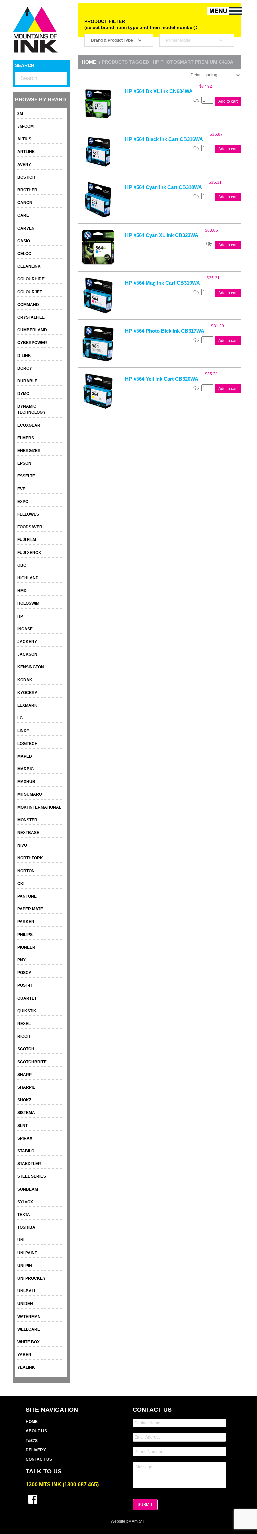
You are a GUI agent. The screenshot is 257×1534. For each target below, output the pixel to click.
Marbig (25, 769)
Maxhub (26, 781)
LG (20, 718)
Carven (26, 228)
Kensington (30, 667)
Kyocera (27, 692)
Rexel (24, 1023)
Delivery (36, 1450)
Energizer (29, 450)
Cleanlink (29, 266)
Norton (26, 871)
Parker (25, 921)
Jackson (27, 654)
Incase (25, 629)
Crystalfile (31, 317)
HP (20, 616)
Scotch (25, 1049)
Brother (27, 190)
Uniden (25, 1303)
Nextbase (28, 832)
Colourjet (29, 292)
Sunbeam (27, 1189)
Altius (24, 139)
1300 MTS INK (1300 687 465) (62, 1484)
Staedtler (29, 1163)
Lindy (23, 730)
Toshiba (26, 1227)
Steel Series (31, 1176)
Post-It (24, 985)
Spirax (24, 1138)
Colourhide (31, 279)
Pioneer (26, 947)
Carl (23, 215)
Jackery (27, 641)
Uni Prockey (31, 1278)
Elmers (25, 438)
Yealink (26, 1367)
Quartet (27, 998)
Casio (23, 241)
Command (28, 304)
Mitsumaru (29, 794)
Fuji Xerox (29, 552)
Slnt (22, 1125)
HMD (22, 590)
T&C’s (32, 1440)
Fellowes (28, 514)
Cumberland (32, 330)
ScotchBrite (32, 1062)
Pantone (27, 896)
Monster (27, 820)
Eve (21, 489)
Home (89, 62)
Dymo (23, 393)
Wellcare (28, 1329)
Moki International (39, 807)
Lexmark (27, 705)
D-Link (24, 355)
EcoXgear (28, 425)
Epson (24, 463)
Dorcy (24, 368)
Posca (24, 972)
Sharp (24, 1074)
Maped (24, 756)
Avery (24, 164)
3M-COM (25, 126)
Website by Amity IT (128, 1521)
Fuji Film (26, 539)
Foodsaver (29, 527)
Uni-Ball (26, 1291)
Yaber (24, 1354)
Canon (24, 202)
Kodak (24, 680)
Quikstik (26, 1011)
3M (20, 113)
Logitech (27, 743)
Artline (26, 151)
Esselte (26, 476)
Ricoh (23, 1036)
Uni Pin (24, 1265)
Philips (25, 934)
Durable (27, 381)
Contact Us (39, 1459)
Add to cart (228, 101)
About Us (36, 1431)
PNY (21, 960)
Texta (23, 1214)
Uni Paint (27, 1253)
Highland (28, 578)
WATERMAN (29, 1316)
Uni (20, 1240)
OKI (20, 883)
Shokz (24, 1100)
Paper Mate (30, 909)
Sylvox (25, 1202)
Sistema (26, 1112)
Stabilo (25, 1151)
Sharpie (26, 1087)
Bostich (26, 177)
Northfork (30, 858)
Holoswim (28, 603)
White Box (28, 1342)
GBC (21, 565)
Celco (24, 253)
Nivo (22, 845)
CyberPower (32, 342)
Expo (22, 501)
